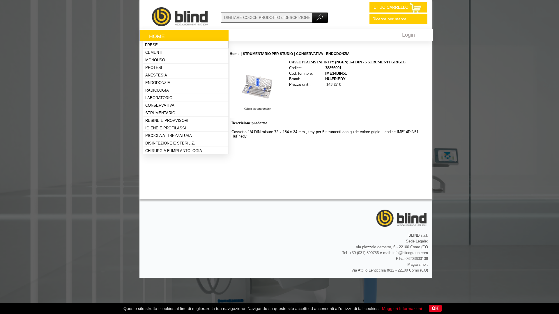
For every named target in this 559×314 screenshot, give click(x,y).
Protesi (153, 67)
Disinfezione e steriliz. (170, 143)
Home (157, 36)
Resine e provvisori (166, 120)
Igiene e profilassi (165, 128)
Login (408, 35)
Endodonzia (157, 83)
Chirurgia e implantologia (173, 151)
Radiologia (157, 90)
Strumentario (160, 113)
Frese (151, 45)
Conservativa (159, 105)
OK (435, 308)
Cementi (153, 52)
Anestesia (156, 75)
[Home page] (180, 24)
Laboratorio (158, 98)
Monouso (155, 60)
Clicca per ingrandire (257, 108)
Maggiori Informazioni (402, 308)
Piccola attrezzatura (168, 135)
